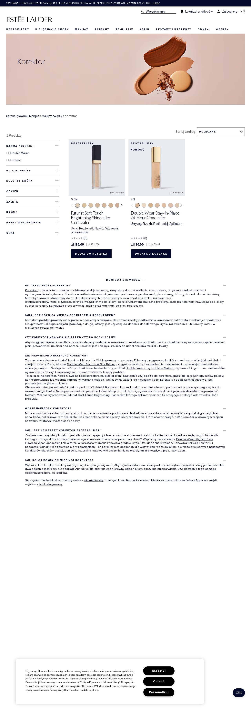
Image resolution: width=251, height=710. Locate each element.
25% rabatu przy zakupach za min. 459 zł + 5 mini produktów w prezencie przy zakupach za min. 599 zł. (83, 3)
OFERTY (222, 29)
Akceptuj (159, 671)
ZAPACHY (102, 29)
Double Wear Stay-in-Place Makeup (150, 368)
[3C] (157, 205)
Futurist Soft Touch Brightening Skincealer (96, 395)
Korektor (31, 290)
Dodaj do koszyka (91, 253)
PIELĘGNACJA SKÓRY (52, 29)
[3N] (137, 205)
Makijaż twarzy (52, 116)
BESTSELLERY (17, 29)
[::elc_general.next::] (120, 205)
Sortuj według (185, 132)
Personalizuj (159, 692)
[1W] (90, 205)
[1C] (97, 205)
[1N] (84, 205)
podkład (45, 320)
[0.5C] (143, 205)
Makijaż (34, 116)
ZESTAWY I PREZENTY (173, 29)
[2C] (117, 205)
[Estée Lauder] (29, 19)
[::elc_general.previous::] (73, 205)
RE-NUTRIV (124, 29)
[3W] (150, 205)
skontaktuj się (93, 480)
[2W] (110, 205)
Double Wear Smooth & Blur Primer (91, 364)
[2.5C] (170, 205)
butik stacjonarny (50, 484)
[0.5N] (77, 205)
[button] (239, 692)
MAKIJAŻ (81, 29)
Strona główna (16, 116)
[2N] (104, 205)
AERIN (144, 29)
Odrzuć (158, 681)
